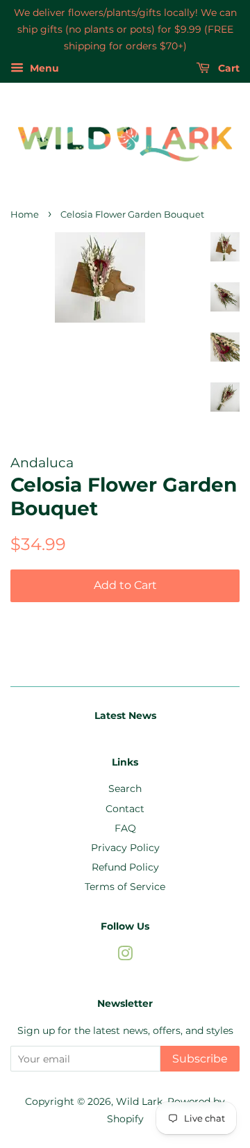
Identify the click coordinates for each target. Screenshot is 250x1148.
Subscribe (200, 1058)
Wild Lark (139, 1101)
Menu (43, 69)
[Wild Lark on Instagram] (125, 956)
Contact (125, 808)
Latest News (125, 715)
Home (24, 214)
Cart (227, 69)
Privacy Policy (125, 847)
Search (125, 788)
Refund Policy (125, 867)
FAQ (125, 828)
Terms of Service (125, 886)
